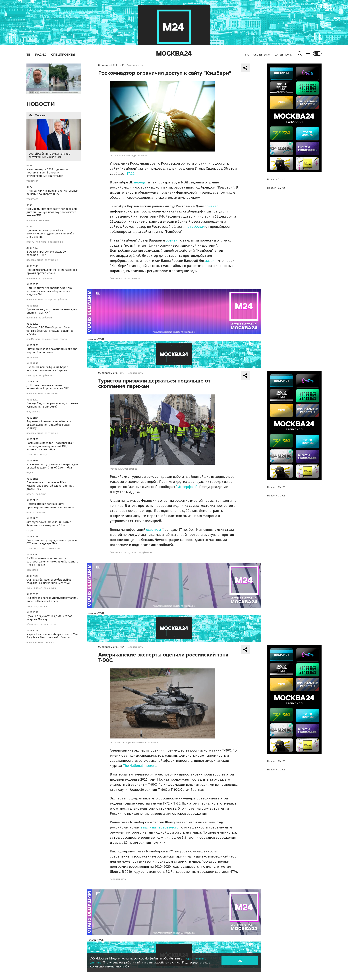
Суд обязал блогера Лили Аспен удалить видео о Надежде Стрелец (52, 599)
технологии (53, 548)
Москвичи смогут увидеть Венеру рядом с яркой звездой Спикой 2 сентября (52, 466)
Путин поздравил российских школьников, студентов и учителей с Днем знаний (50, 233)
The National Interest (139, 765)
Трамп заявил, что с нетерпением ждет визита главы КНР (51, 311)
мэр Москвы (33, 339)
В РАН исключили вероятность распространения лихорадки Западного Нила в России (52, 561)
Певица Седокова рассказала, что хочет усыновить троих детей (52, 405)
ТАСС (130, 173)
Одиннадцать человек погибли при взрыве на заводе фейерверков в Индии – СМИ (49, 291)
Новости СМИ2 (95, 339)
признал (211, 206)
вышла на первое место (159, 827)
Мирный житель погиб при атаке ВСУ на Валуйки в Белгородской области (52, 635)
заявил (210, 260)
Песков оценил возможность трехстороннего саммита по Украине (50, 505)
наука (29, 472)
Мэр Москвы (37, 115)
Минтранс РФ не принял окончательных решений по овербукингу (52, 192)
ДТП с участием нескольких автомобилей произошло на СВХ (47, 386)
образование (55, 242)
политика (31, 220)
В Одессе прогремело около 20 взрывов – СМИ (46, 253)
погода (44, 624)
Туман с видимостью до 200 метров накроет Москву (49, 617)
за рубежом (51, 260)
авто (42, 548)
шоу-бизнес (33, 411)
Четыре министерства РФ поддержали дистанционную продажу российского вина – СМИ (51, 212)
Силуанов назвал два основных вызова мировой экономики (51, 350)
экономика (45, 220)
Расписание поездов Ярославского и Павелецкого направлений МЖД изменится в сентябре (50, 446)
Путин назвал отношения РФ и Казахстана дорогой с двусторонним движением (50, 485)
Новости (40, 104)
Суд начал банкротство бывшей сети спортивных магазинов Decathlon (50, 581)
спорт (29, 530)
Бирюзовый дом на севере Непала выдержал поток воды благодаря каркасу (48, 425)
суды (29, 588)
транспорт (32, 181)
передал (140, 182)
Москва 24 (174, 53)
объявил (172, 240)
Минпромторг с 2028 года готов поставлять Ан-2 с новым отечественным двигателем (47, 172)
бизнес (38, 588)
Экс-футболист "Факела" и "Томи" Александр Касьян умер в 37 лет (48, 523)
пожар (48, 299)
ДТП (47, 393)
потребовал (195, 226)
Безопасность (135, 65)
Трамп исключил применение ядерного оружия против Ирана (51, 271)
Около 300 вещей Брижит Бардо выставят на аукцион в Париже (47, 368)
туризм (132, 552)
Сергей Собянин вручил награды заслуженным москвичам (50, 155)
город (63, 339)
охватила (153, 529)
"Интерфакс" (187, 486)
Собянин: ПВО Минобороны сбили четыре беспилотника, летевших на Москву (49, 331)
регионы (49, 642)
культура (31, 375)
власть (30, 242)
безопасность (118, 278)
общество (32, 570)
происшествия (34, 260)
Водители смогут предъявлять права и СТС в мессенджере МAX (51, 541)
